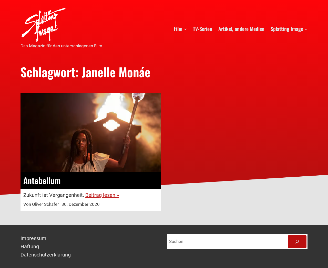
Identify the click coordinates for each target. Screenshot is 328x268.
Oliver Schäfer (45, 204)
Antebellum (42, 180)
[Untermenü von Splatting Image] (306, 28)
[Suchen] (297, 241)
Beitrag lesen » (102, 195)
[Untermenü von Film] (185, 28)
